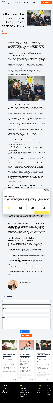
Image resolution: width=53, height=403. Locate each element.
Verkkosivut (22, 396)
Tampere (38, 390)
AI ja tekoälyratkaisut (24, 394)
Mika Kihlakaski (5, 359)
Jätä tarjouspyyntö (46, 2)
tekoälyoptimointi (23, 375)
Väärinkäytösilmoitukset (14, 401)
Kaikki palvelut (23, 388)
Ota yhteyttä (32, 2)
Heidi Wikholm (22, 361)
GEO (21, 377)
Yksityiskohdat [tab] (26, 192)
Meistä (28, 2)
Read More (14, 379)
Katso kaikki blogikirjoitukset (24, 282)
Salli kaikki (42, 212)
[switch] (20, 208)
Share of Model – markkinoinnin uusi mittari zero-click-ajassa (43, 354)
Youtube (48, 394)
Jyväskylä (39, 388)
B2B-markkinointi (12, 371)
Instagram (49, 390)
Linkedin (49, 392)
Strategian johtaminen (24, 390)
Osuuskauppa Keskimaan (15, 45)
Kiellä (11, 212)
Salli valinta (26, 212)
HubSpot (28, 374)
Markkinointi (4, 33)
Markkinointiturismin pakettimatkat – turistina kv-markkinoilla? (9, 354)
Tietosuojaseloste (4, 401)
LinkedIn (21, 285)
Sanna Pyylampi (39, 359)
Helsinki (38, 392)
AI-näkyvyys (29, 375)
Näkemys (24, 2)
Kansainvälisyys (5, 371)
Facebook (49, 388)
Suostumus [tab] (11, 192)
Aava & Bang (39, 372)
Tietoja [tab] (42, 192)
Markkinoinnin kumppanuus (26, 392)
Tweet (9, 274)
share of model (39, 374)
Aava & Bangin (29, 46)
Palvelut (17, 2)
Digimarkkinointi (22, 374)
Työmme (20, 2)
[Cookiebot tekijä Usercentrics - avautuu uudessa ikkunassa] (44, 190)
